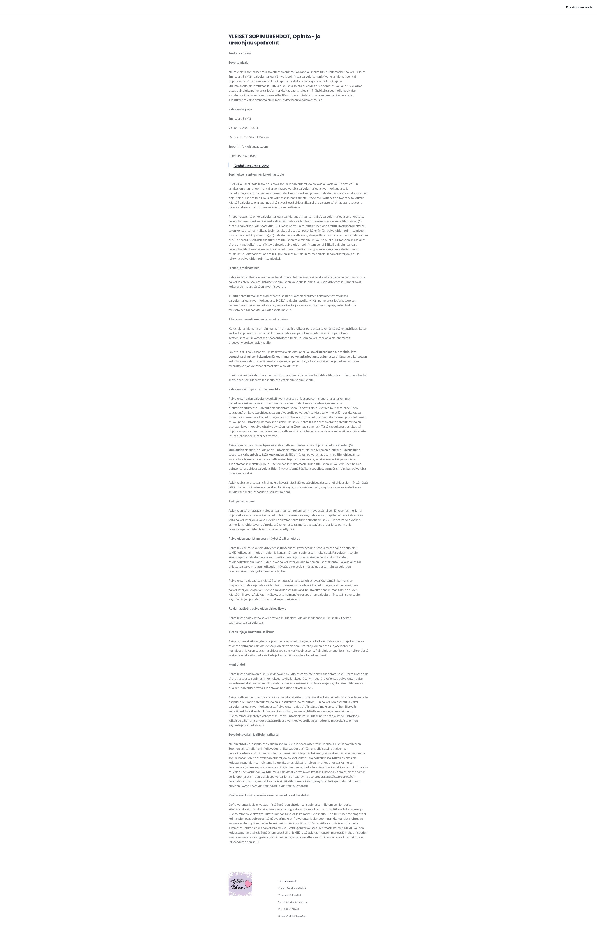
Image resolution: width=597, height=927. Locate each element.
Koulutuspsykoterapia (579, 7)
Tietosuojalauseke (288, 880)
